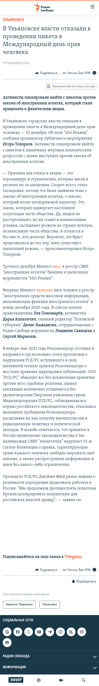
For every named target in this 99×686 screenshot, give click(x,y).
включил (44, 290)
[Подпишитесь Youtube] (39, 631)
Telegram (72, 557)
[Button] (46, 73)
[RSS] (71, 631)
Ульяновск (13, 20)
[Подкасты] (81, 631)
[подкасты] (39, 680)
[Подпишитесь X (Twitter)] (28, 631)
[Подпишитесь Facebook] (17, 631)
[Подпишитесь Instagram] (60, 631)
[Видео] (61, 680)
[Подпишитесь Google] (7, 631)
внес (57, 267)
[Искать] (83, 680)
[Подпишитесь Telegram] (49, 631)
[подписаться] (7, 642)
